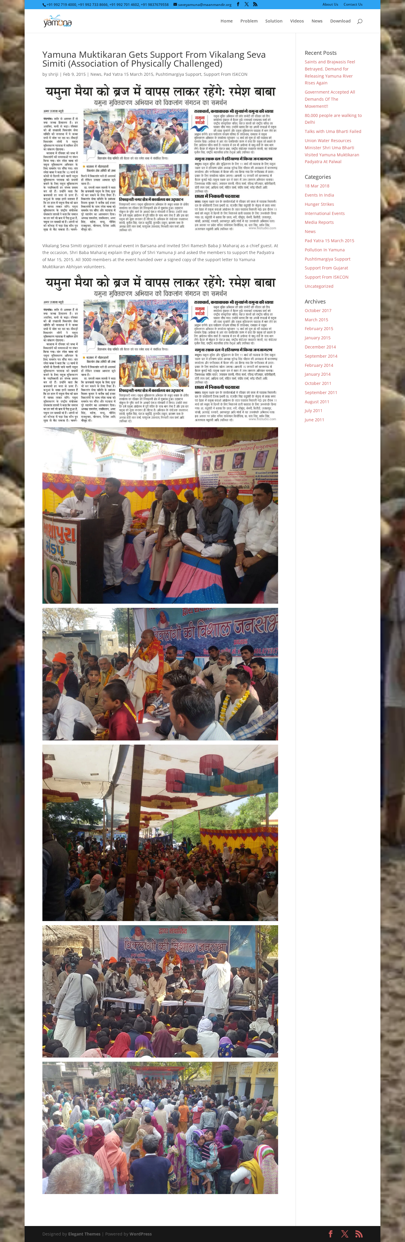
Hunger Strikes (319, 204)
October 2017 (318, 310)
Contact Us (353, 5)
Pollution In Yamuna (325, 250)
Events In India (319, 195)
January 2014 (318, 374)
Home (227, 21)
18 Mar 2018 (317, 186)
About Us (330, 5)
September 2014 (321, 356)
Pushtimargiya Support (178, 74)
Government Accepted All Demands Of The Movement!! (330, 99)
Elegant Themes (84, 1234)
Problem (249, 21)
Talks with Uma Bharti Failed (333, 131)
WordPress (141, 1234)
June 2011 (314, 419)
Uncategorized (319, 286)
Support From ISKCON (226, 74)
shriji (53, 74)
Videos (297, 21)
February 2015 (319, 328)
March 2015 (316, 319)
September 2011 (321, 392)
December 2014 (320, 347)
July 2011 (314, 410)
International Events (325, 213)
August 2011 (317, 401)
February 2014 (319, 365)
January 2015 (318, 337)
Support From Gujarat (326, 268)
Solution (274, 21)
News (317, 21)
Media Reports (319, 222)
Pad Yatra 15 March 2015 (128, 74)
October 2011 (318, 383)
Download (340, 21)
